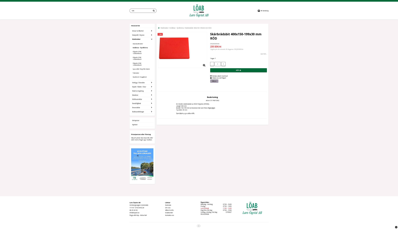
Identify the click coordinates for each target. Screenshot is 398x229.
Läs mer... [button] (263, 54)
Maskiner (135, 95)
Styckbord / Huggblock (140, 77)
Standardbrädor (138, 44)
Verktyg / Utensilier (138, 83)
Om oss (167, 208)
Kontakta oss (169, 215)
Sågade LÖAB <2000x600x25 (137, 58)
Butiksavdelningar (138, 112)
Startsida (168, 205)
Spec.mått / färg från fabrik (141, 69)
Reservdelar (136, 107)
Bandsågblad (136, 103)
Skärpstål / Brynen (138, 35)
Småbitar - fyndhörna (140, 48)
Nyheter (135, 125)
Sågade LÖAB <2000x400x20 (137, 52)
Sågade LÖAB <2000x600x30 (137, 64)
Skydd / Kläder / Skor (139, 87)
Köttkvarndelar (137, 99)
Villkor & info (169, 210)
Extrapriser (135, 120)
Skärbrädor (136, 39)
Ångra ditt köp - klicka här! (138, 215)
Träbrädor (136, 73)
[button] (263, 10)
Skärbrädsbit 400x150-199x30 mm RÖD (198, 28)
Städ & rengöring (138, 91)
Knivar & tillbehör (138, 31)
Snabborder (169, 213)
